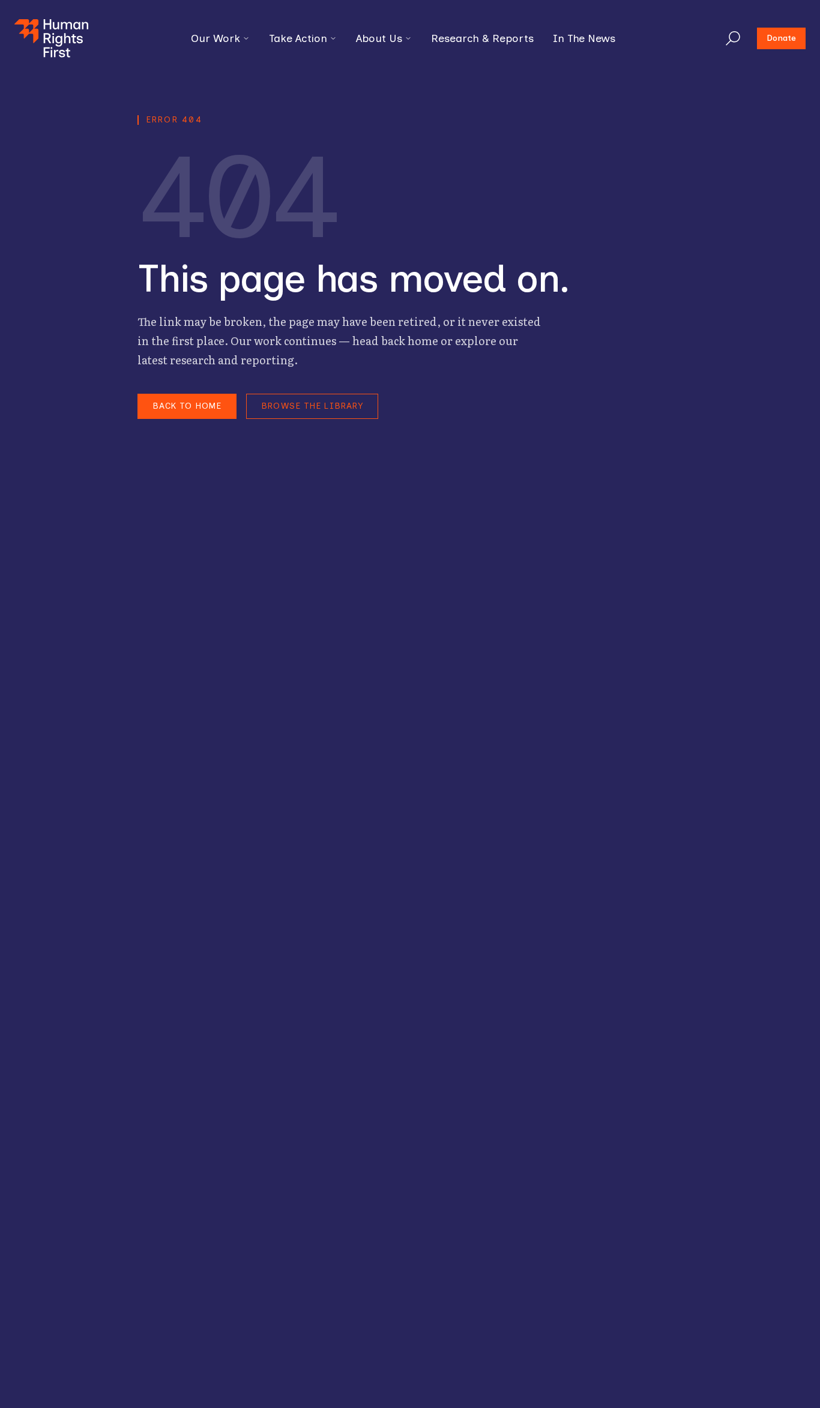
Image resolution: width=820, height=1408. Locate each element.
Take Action (298, 38)
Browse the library (312, 406)
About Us (379, 38)
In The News (584, 38)
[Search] (733, 38)
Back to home (187, 406)
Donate (781, 38)
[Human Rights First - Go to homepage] (51, 38)
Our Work (215, 38)
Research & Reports (482, 38)
